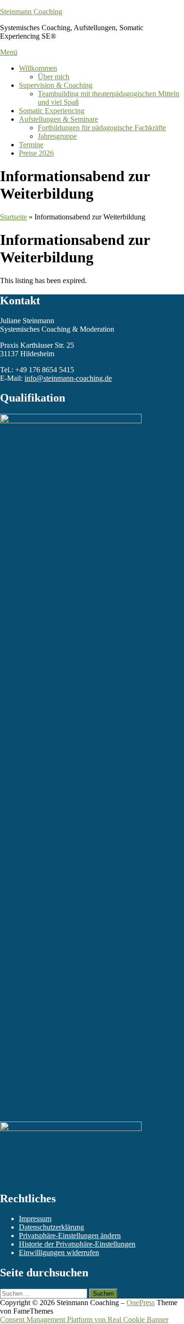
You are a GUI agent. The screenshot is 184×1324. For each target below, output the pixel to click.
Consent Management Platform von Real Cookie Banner (84, 1320)
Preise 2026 (36, 153)
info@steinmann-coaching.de (68, 378)
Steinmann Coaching (31, 12)
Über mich (53, 77)
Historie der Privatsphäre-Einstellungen (77, 1244)
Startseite (13, 217)
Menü (8, 52)
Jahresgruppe (57, 136)
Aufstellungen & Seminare (58, 119)
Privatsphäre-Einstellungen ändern (70, 1236)
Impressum (35, 1219)
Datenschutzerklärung (51, 1227)
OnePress (140, 1303)
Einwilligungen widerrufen (59, 1253)
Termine (31, 145)
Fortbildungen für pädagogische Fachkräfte (102, 128)
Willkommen (38, 68)
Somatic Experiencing (51, 111)
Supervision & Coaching (55, 85)
